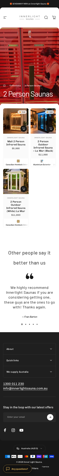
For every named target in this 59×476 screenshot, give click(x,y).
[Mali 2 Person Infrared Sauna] (16, 121)
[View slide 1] (22, 324)
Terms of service (42, 467)
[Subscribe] (50, 417)
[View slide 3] (29, 324)
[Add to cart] (23, 129)
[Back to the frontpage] (4, 85)
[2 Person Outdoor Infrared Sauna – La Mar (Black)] (43, 121)
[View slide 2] (26, 324)
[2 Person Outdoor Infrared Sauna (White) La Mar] (16, 181)
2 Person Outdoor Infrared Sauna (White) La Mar (15, 206)
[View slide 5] (37, 324)
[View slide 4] (33, 324)
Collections (15, 85)
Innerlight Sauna (16, 138)
